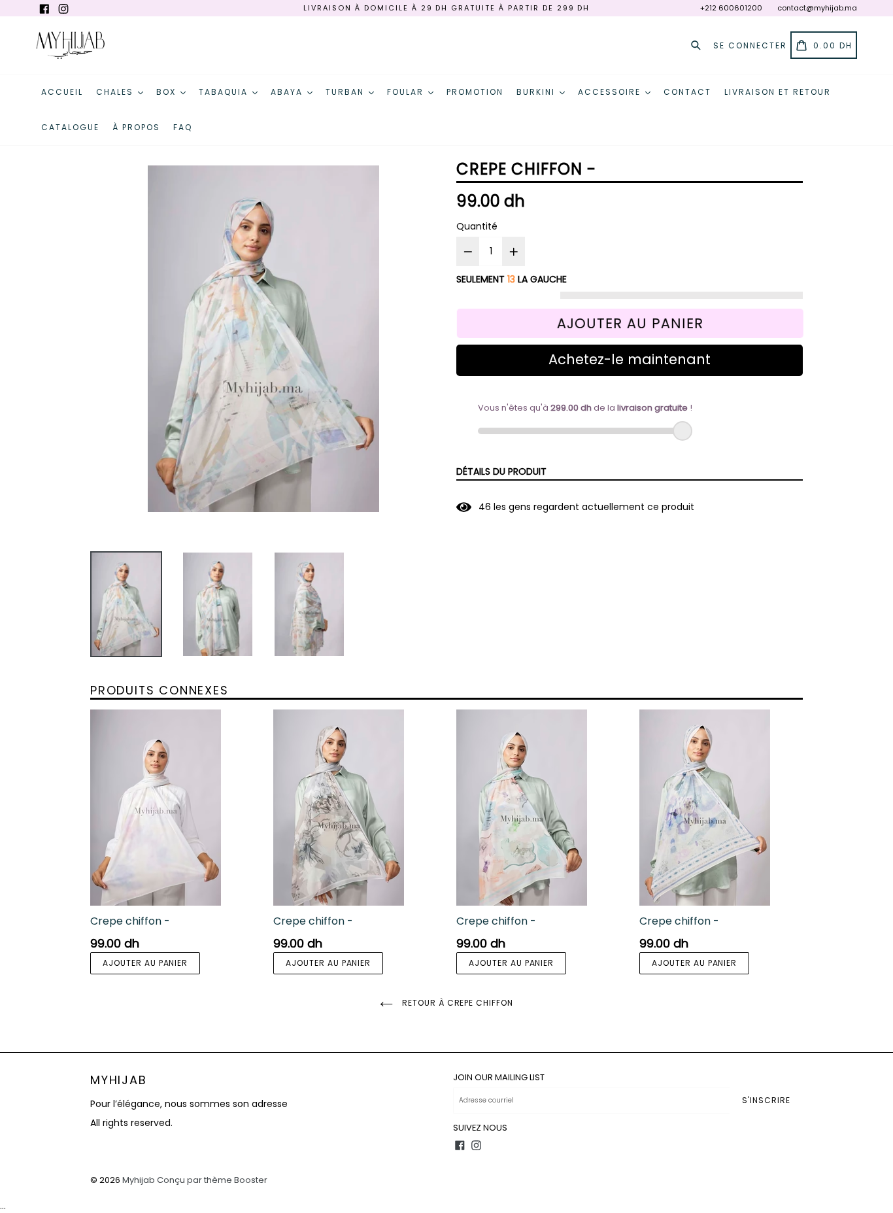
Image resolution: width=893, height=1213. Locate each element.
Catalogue (70, 127)
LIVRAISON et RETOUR (777, 91)
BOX (167, 91)
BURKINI (537, 91)
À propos (136, 127)
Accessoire (611, 91)
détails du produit (501, 471)
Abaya (288, 91)
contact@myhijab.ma (817, 8)
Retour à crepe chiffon (456, 1002)
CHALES (116, 91)
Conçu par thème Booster (212, 1180)
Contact (687, 91)
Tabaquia (225, 91)
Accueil (62, 91)
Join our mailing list (499, 1077)
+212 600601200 (731, 8)
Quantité (476, 226)
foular (407, 91)
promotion (474, 91)
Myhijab (118, 1080)
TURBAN (346, 91)
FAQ (182, 127)
